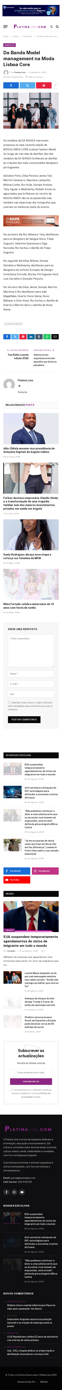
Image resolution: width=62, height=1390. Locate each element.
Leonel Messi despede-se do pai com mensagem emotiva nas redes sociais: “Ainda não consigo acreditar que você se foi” (42, 980)
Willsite (44, 1382)
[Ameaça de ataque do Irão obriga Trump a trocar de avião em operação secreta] (12, 1003)
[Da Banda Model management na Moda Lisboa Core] (31, 111)
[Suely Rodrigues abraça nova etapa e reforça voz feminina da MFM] (31, 534)
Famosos (9, 45)
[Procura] (57, 26)
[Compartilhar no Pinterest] (44, 85)
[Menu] (5, 26)
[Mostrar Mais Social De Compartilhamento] (55, 85)
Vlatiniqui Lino (14, 1301)
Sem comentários (14, 77)
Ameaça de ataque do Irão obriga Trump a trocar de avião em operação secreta (40, 1001)
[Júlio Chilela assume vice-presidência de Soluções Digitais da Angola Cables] (31, 428)
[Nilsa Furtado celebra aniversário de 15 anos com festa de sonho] (31, 584)
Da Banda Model (13, 324)
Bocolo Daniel (14, 1347)
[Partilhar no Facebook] (11, 85)
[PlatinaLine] (30, 26)
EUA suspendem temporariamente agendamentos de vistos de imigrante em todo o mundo (30, 941)
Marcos (11, 1333)
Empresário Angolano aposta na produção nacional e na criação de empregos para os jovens (29, 1322)
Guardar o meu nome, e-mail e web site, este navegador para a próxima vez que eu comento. (30, 706)
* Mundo (9, 930)
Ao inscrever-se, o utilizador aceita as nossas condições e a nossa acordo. (32, 1093)
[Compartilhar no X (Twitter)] (27, 85)
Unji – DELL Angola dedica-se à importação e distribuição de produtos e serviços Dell (30, 1352)
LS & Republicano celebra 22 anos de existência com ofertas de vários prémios (32, 1338)
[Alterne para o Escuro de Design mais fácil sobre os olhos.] (51, 26)
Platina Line (19, 72)
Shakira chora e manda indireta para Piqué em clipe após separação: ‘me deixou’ (31, 1307)
